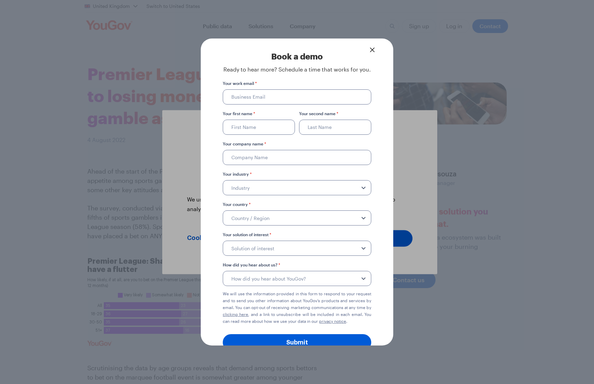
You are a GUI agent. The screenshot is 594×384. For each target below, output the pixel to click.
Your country (237, 204)
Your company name (244, 143)
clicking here (235, 314)
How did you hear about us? (251, 264)
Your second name (318, 113)
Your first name (239, 113)
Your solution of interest (247, 234)
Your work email (240, 83)
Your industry (237, 174)
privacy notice (332, 321)
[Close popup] (372, 50)
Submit (297, 342)
